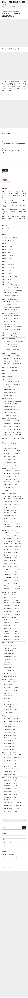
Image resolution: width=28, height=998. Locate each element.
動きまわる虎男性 (8, 732)
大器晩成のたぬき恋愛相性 (10, 304)
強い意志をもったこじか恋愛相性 (12, 290)
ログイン (4, 837)
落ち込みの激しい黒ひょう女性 (11, 802)
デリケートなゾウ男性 (9, 763)
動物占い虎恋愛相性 (7, 398)
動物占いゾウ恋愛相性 (7, 338)
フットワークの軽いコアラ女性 (11, 543)
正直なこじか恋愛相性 (9, 292)
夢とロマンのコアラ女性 (10, 549)
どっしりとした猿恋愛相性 (10, 381)
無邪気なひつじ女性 (9, 507)
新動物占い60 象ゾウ (7, 752)
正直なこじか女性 (8, 456)
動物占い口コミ (6, 373)
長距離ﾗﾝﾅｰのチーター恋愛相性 (11, 363)
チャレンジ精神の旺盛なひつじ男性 (12, 498)
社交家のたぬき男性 (9, 490)
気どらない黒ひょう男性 (10, 799)
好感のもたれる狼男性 (9, 659)
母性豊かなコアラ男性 (9, 557)
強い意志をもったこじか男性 (11, 453)
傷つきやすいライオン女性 (10, 619)
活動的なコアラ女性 (9, 560)
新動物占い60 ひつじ (7, 493)
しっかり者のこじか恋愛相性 (11, 287)
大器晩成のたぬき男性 (9, 479)
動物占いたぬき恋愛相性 (8, 299)
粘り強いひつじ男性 (9, 521)
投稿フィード (5, 839)
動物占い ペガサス (7, 264)
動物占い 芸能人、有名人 (8, 276)
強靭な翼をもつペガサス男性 (11, 602)
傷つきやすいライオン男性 (10, 622)
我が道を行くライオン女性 (10, 631)
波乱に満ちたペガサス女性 (10, 605)
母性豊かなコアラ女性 (9, 555)
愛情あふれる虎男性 (9, 738)
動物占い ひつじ (6, 252)
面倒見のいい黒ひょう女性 (10, 808)
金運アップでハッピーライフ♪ (10, 857)
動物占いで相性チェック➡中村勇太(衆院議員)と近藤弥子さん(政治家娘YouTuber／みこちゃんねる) (13, 218)
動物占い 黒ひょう (7, 282)
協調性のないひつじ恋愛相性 (11, 315)
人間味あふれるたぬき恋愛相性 (11, 301)
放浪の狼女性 (7, 662)
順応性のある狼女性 (9, 673)
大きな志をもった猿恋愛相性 (11, 384)
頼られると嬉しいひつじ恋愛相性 (12, 326)
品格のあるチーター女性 (10, 574)
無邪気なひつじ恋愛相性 (10, 318)
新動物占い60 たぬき (7, 468)
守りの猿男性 (7, 695)
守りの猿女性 (7, 693)
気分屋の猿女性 (7, 704)
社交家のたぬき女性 (9, 487)
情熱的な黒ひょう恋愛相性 (10, 420)
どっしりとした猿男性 (9, 684)
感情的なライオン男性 (9, 628)
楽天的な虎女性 (7, 746)
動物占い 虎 (5, 279)
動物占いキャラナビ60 (7, 333)
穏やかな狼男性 (7, 670)
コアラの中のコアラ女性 (10, 532)
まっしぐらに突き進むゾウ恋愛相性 (12, 341)
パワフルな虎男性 (8, 726)
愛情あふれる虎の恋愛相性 (10, 409)
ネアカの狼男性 (7, 653)
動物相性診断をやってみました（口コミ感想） (13, 438)
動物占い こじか (6, 246)
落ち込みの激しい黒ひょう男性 (11, 805)
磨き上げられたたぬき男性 (10, 484)
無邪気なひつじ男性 (9, 510)
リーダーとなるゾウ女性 (10, 766)
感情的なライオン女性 (9, 625)
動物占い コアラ (6, 255)
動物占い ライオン (7, 267)
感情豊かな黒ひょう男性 (10, 788)
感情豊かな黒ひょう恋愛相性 (11, 423)
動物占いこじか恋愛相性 (8, 285)
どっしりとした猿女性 (9, 681)
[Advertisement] (14, 33)
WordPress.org (5, 845)
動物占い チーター (7, 261)
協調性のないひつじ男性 (10, 504)
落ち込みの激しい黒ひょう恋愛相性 (12, 432)
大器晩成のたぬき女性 (9, 476)
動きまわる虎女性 (8, 729)
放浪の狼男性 (7, 664)
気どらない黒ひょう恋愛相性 (11, 429)
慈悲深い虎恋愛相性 (9, 412)
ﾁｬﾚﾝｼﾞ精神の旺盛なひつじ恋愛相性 (12, 329)
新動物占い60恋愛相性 (15, 11)
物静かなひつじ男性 (9, 515)
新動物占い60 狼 (6, 642)
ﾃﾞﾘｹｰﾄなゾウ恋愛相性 (9, 346)
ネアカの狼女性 (7, 650)
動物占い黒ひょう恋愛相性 (8, 418)
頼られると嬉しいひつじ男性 (11, 526)
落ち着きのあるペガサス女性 (11, 611)
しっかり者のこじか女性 (10, 445)
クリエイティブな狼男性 (10, 648)
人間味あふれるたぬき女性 (10, 470)
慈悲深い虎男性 (7, 743)
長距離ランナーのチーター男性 (11, 588)
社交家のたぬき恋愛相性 (10, 309)
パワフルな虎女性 (8, 724)
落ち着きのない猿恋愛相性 (10, 395)
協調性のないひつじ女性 (10, 501)
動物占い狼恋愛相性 (7, 376)
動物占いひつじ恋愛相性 (8, 313)
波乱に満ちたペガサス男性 (10, 608)
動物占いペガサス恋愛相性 (8, 367)
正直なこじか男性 (8, 459)
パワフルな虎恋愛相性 (9, 403)
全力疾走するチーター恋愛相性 (11, 355)
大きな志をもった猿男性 (10, 690)
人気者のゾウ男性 (8, 774)
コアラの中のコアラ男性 (10, 535)
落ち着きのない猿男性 (9, 712)
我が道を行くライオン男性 (10, 633)
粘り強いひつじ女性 (9, 518)
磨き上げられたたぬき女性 (10, 481)
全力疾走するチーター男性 (10, 572)
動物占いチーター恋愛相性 (8, 353)
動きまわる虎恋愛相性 (9, 406)
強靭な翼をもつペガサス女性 (11, 600)
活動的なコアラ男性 (9, 563)
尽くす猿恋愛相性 (7, 133)
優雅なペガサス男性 (9, 597)
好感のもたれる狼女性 (9, 656)
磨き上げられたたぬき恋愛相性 (11, 307)
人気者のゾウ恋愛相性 (9, 344)
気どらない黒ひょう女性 (10, 797)
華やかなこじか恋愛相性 (10, 295)
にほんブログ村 (6, 182)
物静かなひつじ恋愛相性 (10, 321)
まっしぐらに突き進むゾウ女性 (11, 754)
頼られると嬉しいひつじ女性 (11, 524)
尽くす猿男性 (7, 701)
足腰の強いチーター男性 (10, 583)
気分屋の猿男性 (7, 707)
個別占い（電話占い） (7, 240)
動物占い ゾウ (6, 258)
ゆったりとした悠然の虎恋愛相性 (12, 401)
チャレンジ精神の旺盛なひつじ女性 (12, 496)
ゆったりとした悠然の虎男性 (11, 721)
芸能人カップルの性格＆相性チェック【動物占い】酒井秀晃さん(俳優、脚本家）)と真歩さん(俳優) (14, 211)
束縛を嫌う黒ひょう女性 (10, 791)
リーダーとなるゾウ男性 (10, 769)
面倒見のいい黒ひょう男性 (10, 811)
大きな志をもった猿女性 (10, 687)
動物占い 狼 (5, 270)
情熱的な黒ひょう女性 (9, 780)
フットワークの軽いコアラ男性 (11, 546)
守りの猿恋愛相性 (8, 387)
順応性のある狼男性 (9, 676)
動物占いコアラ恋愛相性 (8, 336)
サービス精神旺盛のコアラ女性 (11, 538)
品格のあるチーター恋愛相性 (11, 358)
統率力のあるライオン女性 (10, 636)
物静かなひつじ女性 (9, 512)
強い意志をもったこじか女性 (11, 450)
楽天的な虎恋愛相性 (9, 415)
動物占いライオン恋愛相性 (8, 370)
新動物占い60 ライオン (8, 617)
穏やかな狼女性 (7, 667)
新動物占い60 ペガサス (8, 592)
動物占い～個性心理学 (8, 854)
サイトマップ (5, 228)
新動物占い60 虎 (6, 716)
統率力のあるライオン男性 (10, 639)
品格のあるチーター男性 (10, 577)
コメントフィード (6, 842)
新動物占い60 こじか (7, 443)
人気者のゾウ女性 (8, 771)
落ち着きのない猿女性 (9, 709)
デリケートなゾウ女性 (9, 760)
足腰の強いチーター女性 (10, 580)
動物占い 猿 (5, 273)
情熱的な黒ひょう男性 (9, 783)
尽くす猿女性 (7, 698)
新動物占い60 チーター (8, 566)
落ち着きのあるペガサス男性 (11, 614)
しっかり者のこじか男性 (10, 448)
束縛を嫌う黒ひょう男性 (10, 794)
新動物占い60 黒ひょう (8, 778)
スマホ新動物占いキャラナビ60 (9, 237)
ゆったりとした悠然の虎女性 (11, 718)
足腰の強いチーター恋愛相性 (11, 361)
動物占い (4, 243)
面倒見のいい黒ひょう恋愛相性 (11, 434)
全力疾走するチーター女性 (10, 569)
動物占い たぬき (6, 249)
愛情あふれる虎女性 (9, 735)
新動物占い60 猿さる (7, 679)
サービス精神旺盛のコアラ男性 (11, 541)
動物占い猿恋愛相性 (7, 379)
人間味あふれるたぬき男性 (10, 473)
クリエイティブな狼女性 (10, 645)
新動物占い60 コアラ (7, 530)
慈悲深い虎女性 (7, 740)
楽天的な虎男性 (7, 749)
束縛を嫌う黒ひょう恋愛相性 (11, 426)
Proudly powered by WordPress (9, 867)
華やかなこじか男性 (9, 465)
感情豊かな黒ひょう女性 (10, 785)
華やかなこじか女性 (9, 462)
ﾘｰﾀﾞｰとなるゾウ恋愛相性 (10, 349)
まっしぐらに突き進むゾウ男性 (11, 757)
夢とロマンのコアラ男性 (10, 552)
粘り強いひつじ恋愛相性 (10, 324)
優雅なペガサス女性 (9, 594)
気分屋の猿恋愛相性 (9, 392)
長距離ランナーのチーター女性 (11, 586)
